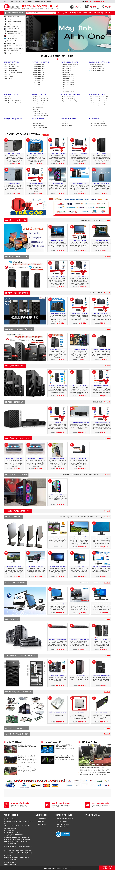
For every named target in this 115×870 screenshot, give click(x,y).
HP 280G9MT (7, 96)
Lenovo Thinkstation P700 (97, 68)
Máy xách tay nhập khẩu (13, 16)
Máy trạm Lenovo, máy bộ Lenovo (15, 24)
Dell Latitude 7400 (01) (102, 240)
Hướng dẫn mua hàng (27, 1)
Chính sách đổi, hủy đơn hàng (65, 818)
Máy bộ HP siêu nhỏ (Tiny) (68, 98)
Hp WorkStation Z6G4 (38, 66)
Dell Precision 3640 (66, 72)
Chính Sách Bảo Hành (63, 824)
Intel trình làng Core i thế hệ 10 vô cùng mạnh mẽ (93, 774)
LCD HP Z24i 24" (57, 537)
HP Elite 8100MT (8, 105)
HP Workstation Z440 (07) (58, 277)
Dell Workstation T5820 (68, 87)
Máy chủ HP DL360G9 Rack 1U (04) (80, 639)
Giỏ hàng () (106, 13)
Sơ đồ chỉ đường (41, 818)
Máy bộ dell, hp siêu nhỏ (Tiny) (15, 31)
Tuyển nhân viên (41, 824)
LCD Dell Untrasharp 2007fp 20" (101, 566)
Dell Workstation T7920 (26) (101, 183)
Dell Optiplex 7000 (37, 111)
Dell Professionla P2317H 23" (58, 566)
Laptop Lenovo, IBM (9, 78)
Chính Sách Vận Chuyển (63, 827)
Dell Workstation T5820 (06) (57, 313)
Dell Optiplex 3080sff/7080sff (40, 103)
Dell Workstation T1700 (68, 74)
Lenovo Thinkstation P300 (97, 64)
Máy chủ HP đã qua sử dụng (97, 123)
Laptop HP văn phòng (10, 68)
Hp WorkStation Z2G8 (38, 72)
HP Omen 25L (36, 82)
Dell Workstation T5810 (68, 80)
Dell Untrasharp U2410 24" (36, 566)
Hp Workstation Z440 (38, 80)
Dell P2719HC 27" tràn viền (80, 537)
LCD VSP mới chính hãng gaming (41, 127)
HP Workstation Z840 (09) (80, 277)
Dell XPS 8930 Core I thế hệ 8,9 (69, 66)
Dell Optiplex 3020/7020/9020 (40, 113)
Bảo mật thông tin (62, 821)
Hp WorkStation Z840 (38, 76)
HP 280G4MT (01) (57, 422)
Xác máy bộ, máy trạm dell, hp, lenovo (20, 655)
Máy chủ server (11, 43)
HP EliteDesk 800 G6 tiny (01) (57, 458)
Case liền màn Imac (67, 125)
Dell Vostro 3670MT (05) (79, 386)
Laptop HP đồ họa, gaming (11, 70)
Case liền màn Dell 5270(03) (79, 603)
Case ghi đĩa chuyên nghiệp (14, 53)
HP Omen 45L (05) (58, 183)
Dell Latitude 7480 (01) (80, 240)
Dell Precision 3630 (66, 70)
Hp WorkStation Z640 (38, 78)
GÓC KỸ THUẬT (14, 742)
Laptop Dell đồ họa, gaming (11, 66)
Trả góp (43, 1)
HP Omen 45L (36, 87)
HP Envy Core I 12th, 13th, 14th (40, 89)
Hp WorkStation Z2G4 (38, 70)
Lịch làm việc (40, 821)
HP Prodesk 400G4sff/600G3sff (12, 101)
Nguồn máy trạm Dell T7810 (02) (57, 712)
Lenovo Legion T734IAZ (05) (79, 349)
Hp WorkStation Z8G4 (38, 64)
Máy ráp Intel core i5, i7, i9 (13, 33)
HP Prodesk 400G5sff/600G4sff (12, 103)
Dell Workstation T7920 (68, 82)
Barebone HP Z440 (80, 675)
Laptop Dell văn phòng (10, 64)
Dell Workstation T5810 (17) (101, 313)
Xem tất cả (107, 220)
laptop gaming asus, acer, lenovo (13, 72)
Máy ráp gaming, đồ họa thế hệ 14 (99, 105)
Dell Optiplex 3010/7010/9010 (40, 115)
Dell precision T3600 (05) (35, 183)
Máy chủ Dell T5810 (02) (101, 639)
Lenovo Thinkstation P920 (97, 70)
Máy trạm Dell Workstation (14, 21)
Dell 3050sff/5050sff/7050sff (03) (102, 386)
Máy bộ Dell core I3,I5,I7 (13, 26)
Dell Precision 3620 (66, 68)
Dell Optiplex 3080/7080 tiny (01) (79, 458)
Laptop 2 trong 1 (8, 74)
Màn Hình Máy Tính (12, 38)
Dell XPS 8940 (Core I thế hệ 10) (70, 64)
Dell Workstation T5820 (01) (36, 153)
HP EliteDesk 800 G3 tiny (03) (14, 458)
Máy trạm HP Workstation (13, 19)
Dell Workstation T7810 (68, 76)
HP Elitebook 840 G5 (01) (57, 240)
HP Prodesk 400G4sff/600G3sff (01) (101, 422)
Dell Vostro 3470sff (38, 105)
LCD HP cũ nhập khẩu (38, 123)
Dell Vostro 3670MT (38, 107)
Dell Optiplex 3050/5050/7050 (40, 96)
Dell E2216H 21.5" (79, 566)
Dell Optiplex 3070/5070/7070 (40, 101)
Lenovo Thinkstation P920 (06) (102, 349)
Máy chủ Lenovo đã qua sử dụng (98, 125)
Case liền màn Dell (66, 121)
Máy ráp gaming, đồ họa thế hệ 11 (99, 98)
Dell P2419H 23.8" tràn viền (14, 566)
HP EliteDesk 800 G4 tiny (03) (35, 458)
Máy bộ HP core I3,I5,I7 (13, 28)
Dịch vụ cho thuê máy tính (13, 50)
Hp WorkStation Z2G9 (38, 74)
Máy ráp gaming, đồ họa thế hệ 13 (99, 103)
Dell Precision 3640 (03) (14, 183)
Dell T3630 (35, 109)
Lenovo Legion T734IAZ (96, 66)
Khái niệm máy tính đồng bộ (26, 767)
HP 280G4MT (7, 98)
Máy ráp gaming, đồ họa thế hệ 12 (99, 101)
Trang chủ (6, 1)
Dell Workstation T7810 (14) (79, 313)
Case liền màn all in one (13, 41)
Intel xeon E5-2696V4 (79, 712)
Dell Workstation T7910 (68, 78)
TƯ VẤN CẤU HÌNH (53, 742)
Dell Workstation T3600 (68, 91)
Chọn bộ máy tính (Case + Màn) (15, 36)
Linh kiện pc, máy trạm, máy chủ (15, 48)
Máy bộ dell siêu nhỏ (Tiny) (68, 96)
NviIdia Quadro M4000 (101, 712)
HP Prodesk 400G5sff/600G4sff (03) (79, 422)
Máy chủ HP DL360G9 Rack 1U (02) (58, 639)
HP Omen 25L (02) (101, 153)
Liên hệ (49, 1)
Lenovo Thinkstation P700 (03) (58, 349)
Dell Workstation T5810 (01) (79, 153)
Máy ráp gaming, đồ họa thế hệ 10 (99, 96)
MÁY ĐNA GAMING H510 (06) (57, 495)
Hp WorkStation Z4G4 (38, 68)
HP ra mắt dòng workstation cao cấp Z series (92, 767)
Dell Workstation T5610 (68, 89)
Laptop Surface (8, 76)
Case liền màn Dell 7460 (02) (101, 603)
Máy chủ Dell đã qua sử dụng (97, 121)
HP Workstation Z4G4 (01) (14, 153)
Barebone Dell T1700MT (57, 675)
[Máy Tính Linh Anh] (57, 10)
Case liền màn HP (66, 123)
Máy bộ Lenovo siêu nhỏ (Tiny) (69, 101)
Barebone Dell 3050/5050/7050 (101, 675)
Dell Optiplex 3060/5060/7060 (40, 98)
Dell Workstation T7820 (68, 85)
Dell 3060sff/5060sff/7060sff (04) (58, 386)
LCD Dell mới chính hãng (39, 125)
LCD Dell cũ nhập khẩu (39, 121)
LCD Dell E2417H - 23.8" (101, 537)
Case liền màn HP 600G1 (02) (57, 603)
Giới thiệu (37, 1)
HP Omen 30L (36, 85)
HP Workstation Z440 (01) (58, 153)
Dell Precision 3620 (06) (79, 183)
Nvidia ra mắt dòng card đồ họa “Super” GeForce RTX (95, 770)
